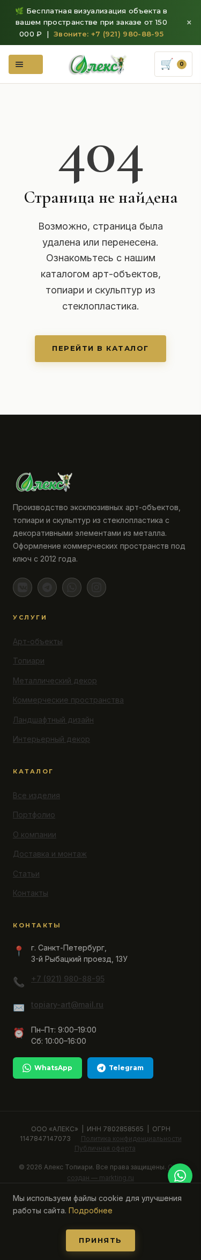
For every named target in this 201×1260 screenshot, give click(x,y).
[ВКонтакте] (22, 587)
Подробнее (91, 1210)
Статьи (26, 873)
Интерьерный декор (51, 738)
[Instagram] (96, 587)
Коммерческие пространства (68, 699)
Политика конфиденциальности (131, 1138)
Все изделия (36, 795)
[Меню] (26, 64)
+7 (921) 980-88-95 (68, 978)
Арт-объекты (38, 641)
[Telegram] (47, 587)
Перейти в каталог (100, 348)
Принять (100, 1240)
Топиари (28, 660)
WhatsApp (53, 1068)
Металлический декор (55, 680)
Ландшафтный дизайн (53, 719)
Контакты (30, 892)
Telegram (126, 1068)
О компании (34, 834)
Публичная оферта (105, 1148)
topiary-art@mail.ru (67, 1004)
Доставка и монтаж (50, 853)
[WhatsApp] (71, 587)
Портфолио (34, 814)
